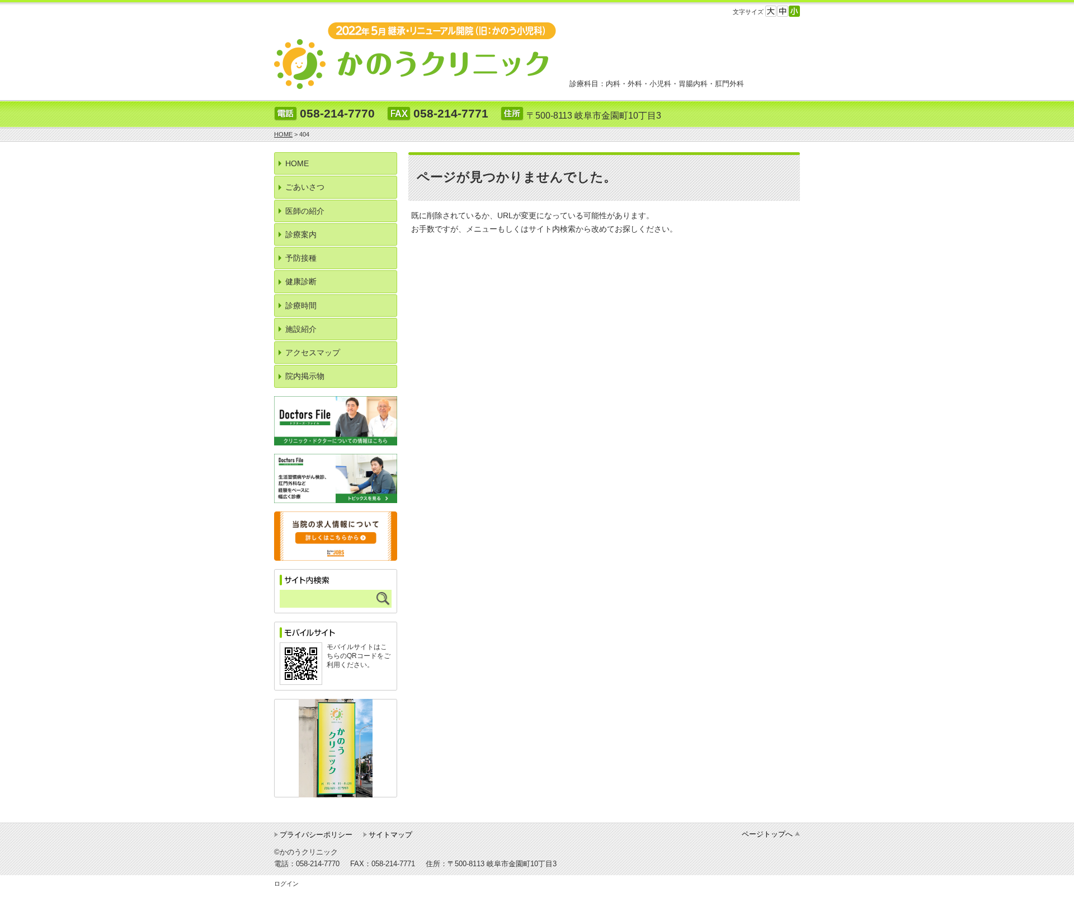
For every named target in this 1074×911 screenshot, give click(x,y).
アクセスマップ (312, 352)
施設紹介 (301, 329)
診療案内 (301, 234)
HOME (297, 163)
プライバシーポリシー (316, 834)
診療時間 (301, 305)
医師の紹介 (304, 210)
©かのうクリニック (306, 852)
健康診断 (301, 281)
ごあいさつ (304, 186)
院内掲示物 (304, 376)
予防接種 (301, 257)
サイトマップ (390, 834)
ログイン (286, 883)
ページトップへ (767, 834)
